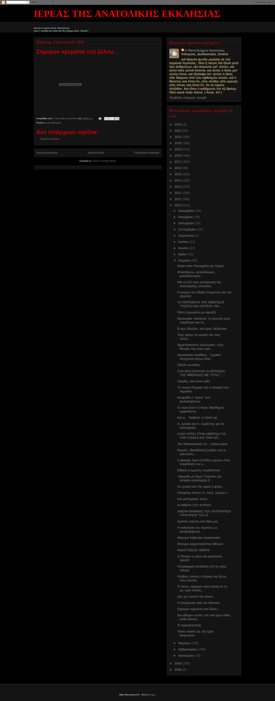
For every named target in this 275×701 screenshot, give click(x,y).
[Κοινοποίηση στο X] (111, 118)
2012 (178, 193)
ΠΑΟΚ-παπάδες (188, 365)
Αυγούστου (186, 235)
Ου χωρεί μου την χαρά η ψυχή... (201, 486)
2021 (178, 137)
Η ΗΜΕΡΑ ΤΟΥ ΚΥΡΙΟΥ (194, 505)
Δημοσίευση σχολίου (49, 139)
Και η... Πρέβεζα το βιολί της (197, 417)
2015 (178, 174)
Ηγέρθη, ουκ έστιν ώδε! (193, 381)
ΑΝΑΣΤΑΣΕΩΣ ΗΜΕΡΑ (193, 550)
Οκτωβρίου (186, 223)
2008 (178, 669)
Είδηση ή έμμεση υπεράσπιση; (199, 470)
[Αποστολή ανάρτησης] (100, 118)
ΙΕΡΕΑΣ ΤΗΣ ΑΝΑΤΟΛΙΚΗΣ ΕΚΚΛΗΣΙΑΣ (127, 14)
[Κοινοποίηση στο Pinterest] (117, 118)
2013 (178, 186)
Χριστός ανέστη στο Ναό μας (197, 521)
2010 (178, 205)
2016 (178, 168)
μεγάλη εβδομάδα (53, 123)
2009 (178, 663)
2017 (178, 161)
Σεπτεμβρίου (187, 229)
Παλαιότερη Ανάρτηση (146, 152)
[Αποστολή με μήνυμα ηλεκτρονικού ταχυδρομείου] (105, 118)
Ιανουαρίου (186, 655)
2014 (178, 180)
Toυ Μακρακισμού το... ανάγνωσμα (202, 444)
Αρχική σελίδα (96, 152)
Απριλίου (185, 260)
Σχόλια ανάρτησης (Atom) (104, 161)
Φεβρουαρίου (188, 649)
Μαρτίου (184, 643)
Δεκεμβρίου (186, 210)
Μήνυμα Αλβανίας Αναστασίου (198, 537)
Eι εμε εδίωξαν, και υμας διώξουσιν (202, 328)
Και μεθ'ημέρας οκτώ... (193, 499)
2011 (178, 199)
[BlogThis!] (108, 118)
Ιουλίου (183, 242)
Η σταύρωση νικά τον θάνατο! (198, 603)
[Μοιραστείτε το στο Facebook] (114, 118)
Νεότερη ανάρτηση (46, 152)
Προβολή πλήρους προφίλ (187, 97)
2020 (178, 143)
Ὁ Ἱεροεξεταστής (189, 625)
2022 (178, 130)
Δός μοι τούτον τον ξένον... (196, 596)
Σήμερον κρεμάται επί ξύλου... (198, 609)
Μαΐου (183, 254)
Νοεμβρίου (186, 217)
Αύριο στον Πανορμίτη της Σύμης (200, 266)
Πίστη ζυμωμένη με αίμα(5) (196, 312)
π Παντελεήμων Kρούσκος (205, 50)
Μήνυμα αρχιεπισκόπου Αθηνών (200, 544)
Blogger (151, 695)
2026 (178, 124)
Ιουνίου (183, 248)
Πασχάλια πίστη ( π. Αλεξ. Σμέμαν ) (202, 492)
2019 (178, 149)
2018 (178, 155)
